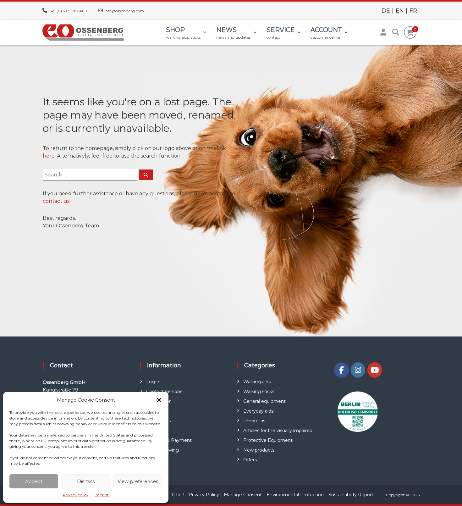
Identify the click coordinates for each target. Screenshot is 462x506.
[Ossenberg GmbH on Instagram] (358, 370)
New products (258, 450)
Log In (153, 382)
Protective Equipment (268, 440)
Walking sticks (258, 391)
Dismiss (86, 481)
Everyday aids (258, 411)
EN (400, 10)
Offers (250, 460)
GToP (178, 495)
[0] (410, 33)
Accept (33, 481)
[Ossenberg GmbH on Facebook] (341, 370)
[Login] (383, 32)
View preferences (138, 481)
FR (413, 10)
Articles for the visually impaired (277, 430)
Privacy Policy (204, 495)
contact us (56, 201)
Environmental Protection (295, 495)
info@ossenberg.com (124, 10)
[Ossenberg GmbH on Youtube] (374, 370)
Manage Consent (243, 495)
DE (386, 10)
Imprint (102, 494)
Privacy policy (75, 494)
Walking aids (257, 382)
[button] (159, 400)
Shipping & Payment (169, 440)
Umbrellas (254, 421)
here (49, 156)
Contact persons (164, 391)
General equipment (264, 401)
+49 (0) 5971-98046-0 (69, 10)
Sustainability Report (350, 495)
